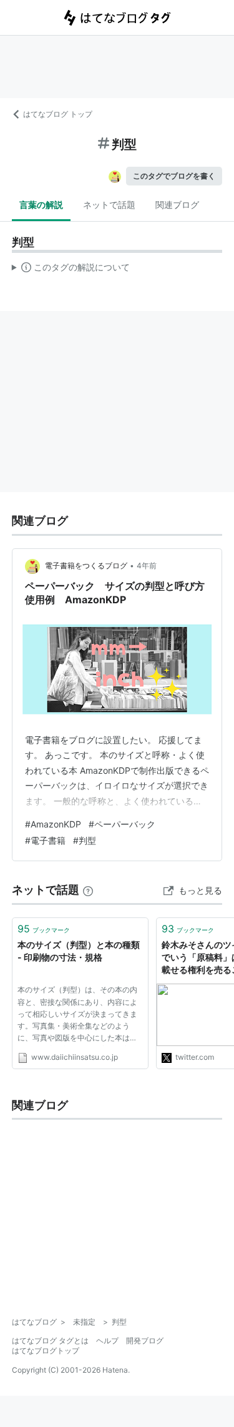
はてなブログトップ (45, 1350)
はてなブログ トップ (57, 114)
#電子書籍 (45, 840)
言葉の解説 (41, 204)
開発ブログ (144, 1340)
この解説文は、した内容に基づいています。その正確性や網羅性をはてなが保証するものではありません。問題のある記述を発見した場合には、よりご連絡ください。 (71, 270)
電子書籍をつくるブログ (86, 565)
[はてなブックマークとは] (88, 889)
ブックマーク (43, 928)
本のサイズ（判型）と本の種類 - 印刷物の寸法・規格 (78, 950)
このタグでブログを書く (174, 175)
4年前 (147, 565)
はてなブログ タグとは (50, 1340)
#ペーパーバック (122, 824)
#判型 (84, 840)
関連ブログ (177, 204)
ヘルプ (107, 1340)
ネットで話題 (109, 204)
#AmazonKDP (53, 824)
